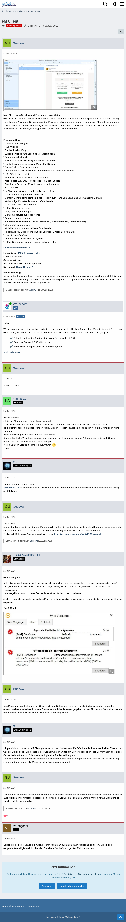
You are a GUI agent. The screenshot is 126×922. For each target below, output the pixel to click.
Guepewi (32, 25)
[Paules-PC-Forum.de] (8, 4)
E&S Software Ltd (28, 253)
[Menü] (121, 4)
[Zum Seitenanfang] (120, 917)
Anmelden (47, 886)
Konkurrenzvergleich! (15, 247)
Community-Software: (63, 917)
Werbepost (20, 304)
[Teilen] (121, 31)
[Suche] (105, 4)
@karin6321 (10, 487)
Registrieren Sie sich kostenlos (81, 874)
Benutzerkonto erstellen (72, 886)
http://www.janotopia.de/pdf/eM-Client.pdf (77, 534)
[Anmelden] (113, 4)
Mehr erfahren (11, 352)
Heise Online (23, 267)
